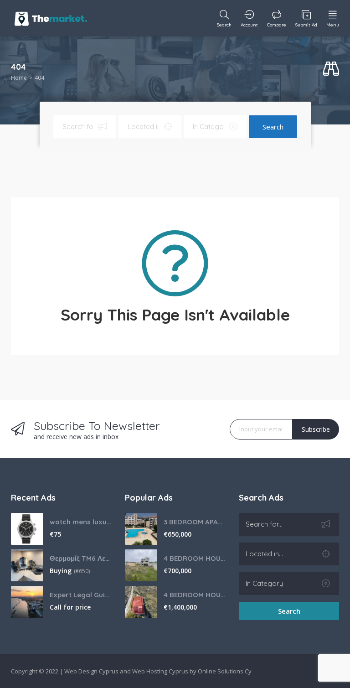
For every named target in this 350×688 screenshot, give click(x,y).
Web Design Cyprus (91, 671)
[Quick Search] (331, 69)
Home (19, 78)
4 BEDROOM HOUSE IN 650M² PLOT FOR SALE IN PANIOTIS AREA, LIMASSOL (194, 558)
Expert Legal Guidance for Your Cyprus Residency (80, 594)
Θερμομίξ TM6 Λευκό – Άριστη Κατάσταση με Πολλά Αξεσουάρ (80, 558)
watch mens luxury (80, 521)
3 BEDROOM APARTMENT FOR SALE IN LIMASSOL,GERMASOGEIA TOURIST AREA (194, 521)
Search (272, 126)
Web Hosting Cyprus (160, 671)
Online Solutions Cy (225, 671)
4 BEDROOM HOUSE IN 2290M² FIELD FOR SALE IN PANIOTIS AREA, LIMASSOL (194, 594)
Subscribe (316, 429)
